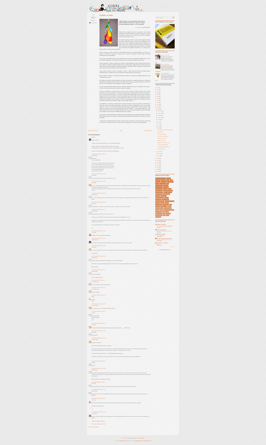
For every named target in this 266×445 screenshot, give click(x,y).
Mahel (93, 182)
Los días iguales (158, 199)
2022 (158, 94)
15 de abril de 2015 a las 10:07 (98, 181)
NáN (92, 137)
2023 (158, 92)
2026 (158, 87)
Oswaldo (93, 339)
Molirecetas (158, 206)
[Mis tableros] (177, 7)
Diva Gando (94, 281)
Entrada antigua (148, 130)
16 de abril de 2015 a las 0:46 (98, 382)
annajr (93, 247)
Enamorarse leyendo (162, 134)
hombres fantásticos (159, 190)
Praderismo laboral (165, 199)
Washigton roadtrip (159, 213)
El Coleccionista (139, 27)
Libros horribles (165, 204)
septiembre (160, 117)
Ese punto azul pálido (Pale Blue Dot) (164, 238)
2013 (158, 160)
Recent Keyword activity (159, 197)
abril (159, 128)
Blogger (169, 249)
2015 (158, 109)
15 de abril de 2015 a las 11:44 (98, 245)
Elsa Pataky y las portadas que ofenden (165, 129)
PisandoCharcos (163, 195)
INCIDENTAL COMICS (161, 234)
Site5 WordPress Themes (122, 440)
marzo (159, 151)
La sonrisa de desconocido (163, 144)
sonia (93, 325)
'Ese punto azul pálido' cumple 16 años (164, 239)
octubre (159, 115)
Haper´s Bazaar (158, 211)
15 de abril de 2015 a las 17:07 (98, 323)
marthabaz (94, 239)
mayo (159, 125)
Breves (161, 209)
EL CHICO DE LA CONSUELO (162, 243)
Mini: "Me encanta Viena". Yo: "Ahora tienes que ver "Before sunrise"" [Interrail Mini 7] (164, 226)
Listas (170, 204)
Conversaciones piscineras (169, 201)
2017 (158, 104)
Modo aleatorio (163, 181)
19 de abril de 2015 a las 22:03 (98, 424)
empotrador (168, 213)
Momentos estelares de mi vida (161, 178)
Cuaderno (167, 202)
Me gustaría (158, 195)
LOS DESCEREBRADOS (165, 73)
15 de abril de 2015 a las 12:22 (98, 269)
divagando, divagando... (161, 224)
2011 (158, 165)
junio (159, 123)
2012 (158, 162)
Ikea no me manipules (165, 64)
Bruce (168, 183)
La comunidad (166, 187)
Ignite (163, 211)
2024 (158, 90)
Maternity (167, 180)
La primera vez (160, 132)
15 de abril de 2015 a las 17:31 (98, 330)
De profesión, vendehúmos (163, 136)
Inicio (121, 130)
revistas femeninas (159, 215)
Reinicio (158, 244)
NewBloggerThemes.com (139, 440)
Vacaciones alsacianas (159, 208)
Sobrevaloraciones (164, 206)
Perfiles (171, 180)
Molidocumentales (163, 183)
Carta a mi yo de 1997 (165, 55)
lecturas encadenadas (167, 208)
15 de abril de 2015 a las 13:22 (98, 287)
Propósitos (162, 202)
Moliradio (169, 206)
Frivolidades (163, 180)
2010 (158, 167)
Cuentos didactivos (159, 204)
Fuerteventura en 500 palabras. (168, 209)
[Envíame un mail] (169, 7)
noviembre (160, 113)
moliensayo (166, 197)
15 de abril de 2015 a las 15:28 (98, 304)
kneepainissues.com (147, 440)
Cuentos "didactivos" (159, 187)
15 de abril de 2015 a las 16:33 (98, 311)
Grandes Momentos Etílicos (168, 190)
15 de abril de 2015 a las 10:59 (98, 202)
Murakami (166, 211)
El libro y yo (158, 180)
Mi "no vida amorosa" (168, 192)
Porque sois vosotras (162, 138)
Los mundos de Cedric (159, 192)
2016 (158, 107)
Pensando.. (94, 20)
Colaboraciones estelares (160, 201)
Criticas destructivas (159, 185)
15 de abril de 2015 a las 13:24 (98, 295)
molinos (93, 413)
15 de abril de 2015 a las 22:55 (98, 361)
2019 (158, 100)
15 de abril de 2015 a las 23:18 (98, 368)
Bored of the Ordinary (161, 235)
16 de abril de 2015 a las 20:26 (98, 398)
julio (159, 121)
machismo (157, 209)
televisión (167, 215)
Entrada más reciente (93, 130)
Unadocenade (165, 185)
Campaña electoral (166, 194)
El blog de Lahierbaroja (161, 229)
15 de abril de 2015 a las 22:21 (98, 338)
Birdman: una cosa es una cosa (164, 142)
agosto (159, 119)
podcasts (157, 183)
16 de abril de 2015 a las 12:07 (98, 389)
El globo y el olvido (106, 15)
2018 (158, 102)
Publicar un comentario (93, 427)
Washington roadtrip (159, 188)
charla (164, 213)
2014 (158, 158)
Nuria (93, 400)
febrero (159, 153)
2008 (158, 171)
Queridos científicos (159, 194)
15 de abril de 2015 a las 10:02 (98, 154)
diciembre (160, 111)
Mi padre (169, 188)
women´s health (158, 217)
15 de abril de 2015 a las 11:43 (98, 231)
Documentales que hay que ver (164, 146)
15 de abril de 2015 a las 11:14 (98, 209)
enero (159, 155)
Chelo (93, 232)
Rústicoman (158, 202)
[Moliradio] (173, 7)
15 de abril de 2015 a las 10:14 (98, 193)
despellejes (165, 188)
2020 (158, 98)
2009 (158, 169)
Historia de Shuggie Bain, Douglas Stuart (164, 231)
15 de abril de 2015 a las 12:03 (98, 256)
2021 (158, 96)
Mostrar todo (173, 246)
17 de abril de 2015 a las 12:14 (98, 412)
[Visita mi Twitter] (161, 7)
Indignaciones (158, 181)
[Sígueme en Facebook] (165, 7)
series (164, 215)
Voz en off (94, 305)
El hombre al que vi (161, 149)
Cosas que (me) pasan (132, 438)
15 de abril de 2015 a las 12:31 (98, 280)
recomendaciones (170, 181)
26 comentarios (94, 22)
